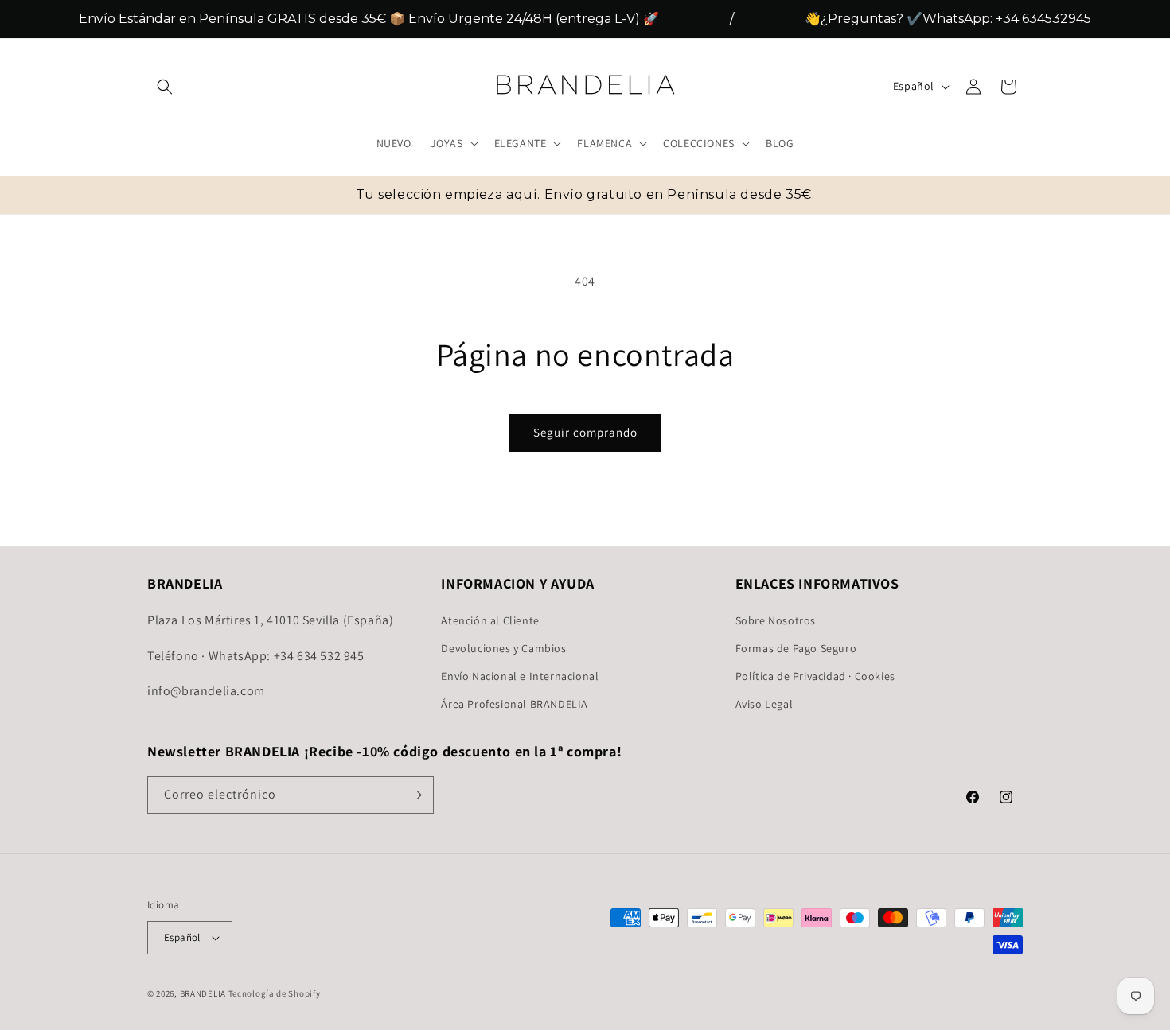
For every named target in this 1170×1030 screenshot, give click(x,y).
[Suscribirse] (415, 795)
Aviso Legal (764, 704)
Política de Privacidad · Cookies (815, 675)
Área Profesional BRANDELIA (514, 704)
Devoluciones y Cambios (503, 647)
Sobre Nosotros (775, 619)
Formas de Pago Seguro (796, 647)
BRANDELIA (203, 993)
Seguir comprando (585, 432)
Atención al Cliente (490, 619)
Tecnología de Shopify (274, 993)
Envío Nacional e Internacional (520, 675)
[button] (164, 86)
